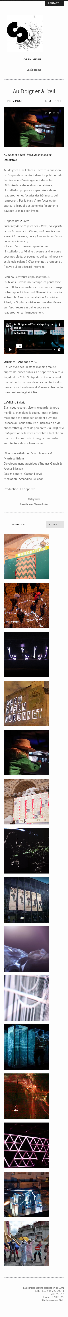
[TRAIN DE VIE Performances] (34, 1194)
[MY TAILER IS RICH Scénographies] (34, 1145)
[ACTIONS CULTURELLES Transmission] (34, 1243)
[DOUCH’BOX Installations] (34, 556)
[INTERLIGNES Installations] (34, 605)
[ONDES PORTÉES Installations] (34, 851)
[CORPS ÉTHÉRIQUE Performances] (34, 1096)
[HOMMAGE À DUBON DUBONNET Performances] (34, 703)
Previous (10, 127)
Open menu (32, 59)
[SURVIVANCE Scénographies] (34, 654)
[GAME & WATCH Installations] (34, 801)
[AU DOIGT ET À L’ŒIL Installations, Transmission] (34, 752)
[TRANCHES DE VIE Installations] (34, 900)
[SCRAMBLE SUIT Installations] (34, 949)
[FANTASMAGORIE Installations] (34, 1047)
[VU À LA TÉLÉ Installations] (34, 998)
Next (58, 127)
